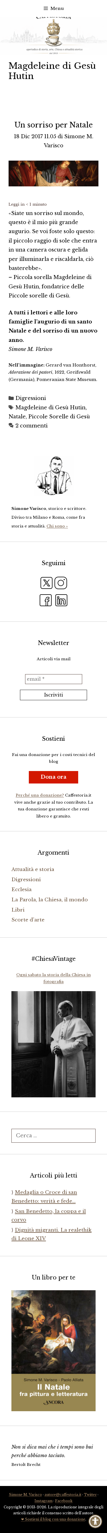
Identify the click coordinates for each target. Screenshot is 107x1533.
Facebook (63, 1501)
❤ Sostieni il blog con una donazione (53, 1519)
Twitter (90, 1494)
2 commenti (31, 426)
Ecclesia (21, 890)
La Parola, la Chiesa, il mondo (49, 900)
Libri (18, 910)
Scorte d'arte (28, 920)
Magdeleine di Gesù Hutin (50, 407)
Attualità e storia (32, 869)
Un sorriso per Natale (54, 125)
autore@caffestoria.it (63, 1494)
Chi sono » (57, 526)
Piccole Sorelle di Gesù (59, 417)
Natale (17, 417)
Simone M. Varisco (25, 1494)
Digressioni (30, 398)
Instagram (44, 1501)
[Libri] (53, 476)
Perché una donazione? (40, 795)
